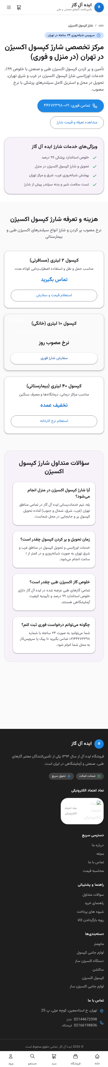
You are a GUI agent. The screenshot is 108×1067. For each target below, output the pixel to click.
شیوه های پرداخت (90, 912)
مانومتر (99, 944)
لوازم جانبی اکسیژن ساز (87, 986)
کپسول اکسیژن (93, 978)
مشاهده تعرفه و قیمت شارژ (77, 122)
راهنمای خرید (94, 903)
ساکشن (98, 970)
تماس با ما (96, 862)
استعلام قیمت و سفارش (54, 295)
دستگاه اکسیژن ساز (89, 961)
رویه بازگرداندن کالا (91, 920)
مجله (100, 854)
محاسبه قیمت (93, 871)
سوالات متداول (93, 895)
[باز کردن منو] (9, 7)
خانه (101, 25)
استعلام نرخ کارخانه (54, 421)
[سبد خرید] (19, 7)
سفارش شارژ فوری (54, 358)
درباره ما (98, 845)
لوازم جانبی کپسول (90, 953)
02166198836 (85, 1025)
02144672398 (85, 1019)
